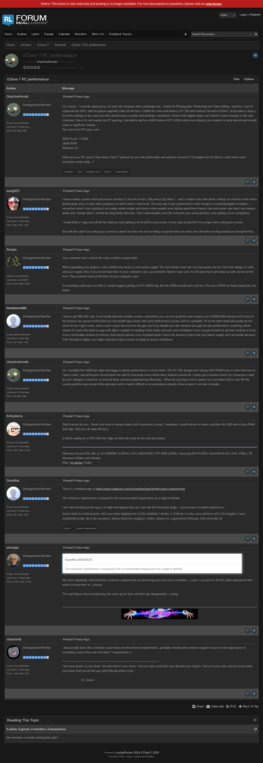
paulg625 (13, 190)
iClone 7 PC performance (89, 45)
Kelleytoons (15, 416)
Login (243, 14)
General (60, 45)
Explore (22, 34)
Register (255, 14)
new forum (213, 4)
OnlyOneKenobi (47, 61)
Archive (26, 45)
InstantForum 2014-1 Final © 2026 (137, 752)
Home (8, 34)
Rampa (12, 249)
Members (81, 34)
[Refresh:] (255, 729)
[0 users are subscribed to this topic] (255, 55)
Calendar (64, 34)
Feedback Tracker (120, 34)
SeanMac (13, 480)
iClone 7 (43, 45)
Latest (35, 34)
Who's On (98, 34)
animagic (13, 547)
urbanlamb (14, 639)
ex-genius (76, 462)
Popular (49, 34)
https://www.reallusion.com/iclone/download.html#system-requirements (140, 488)
